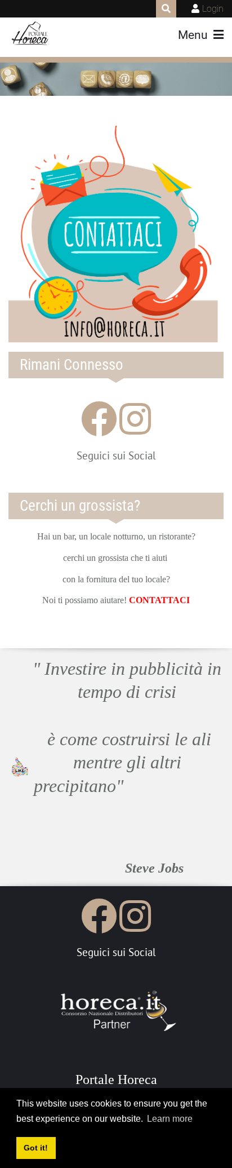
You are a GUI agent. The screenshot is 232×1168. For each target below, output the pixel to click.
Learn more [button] (170, 1118)
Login (213, 8)
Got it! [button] (36, 1147)
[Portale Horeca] (30, 33)
